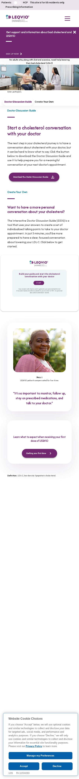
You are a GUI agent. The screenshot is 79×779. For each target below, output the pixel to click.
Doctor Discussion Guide (18, 102)
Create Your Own (44, 101)
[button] (67, 18)
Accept (24, 766)
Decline (57, 766)
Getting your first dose (36, 453)
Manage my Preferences (40, 755)
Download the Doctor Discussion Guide (30, 176)
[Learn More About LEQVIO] (74, 32)
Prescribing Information (19, 7)
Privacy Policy (34, 746)
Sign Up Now (12, 53)
